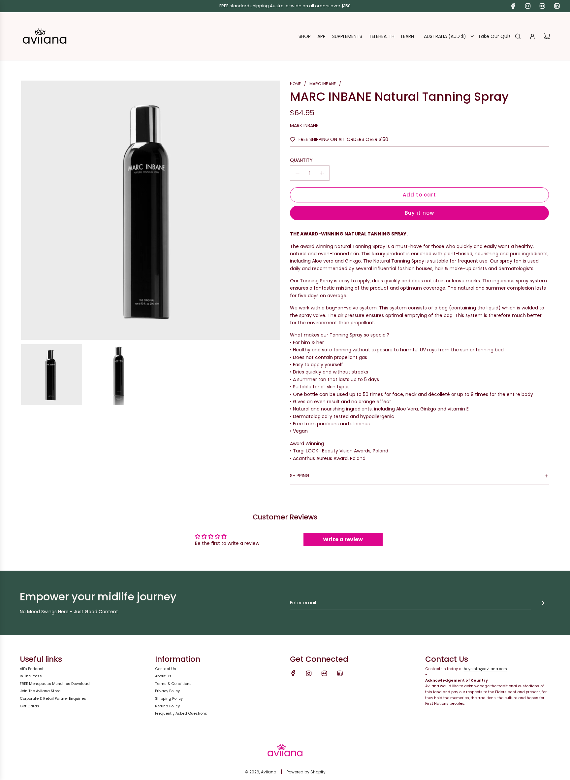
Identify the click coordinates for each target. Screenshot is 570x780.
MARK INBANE (304, 125)
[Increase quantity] (322, 173)
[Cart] (547, 36)
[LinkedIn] (557, 6)
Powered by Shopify (306, 772)
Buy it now (419, 212)
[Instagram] (528, 6)
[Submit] (543, 603)
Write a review (343, 539)
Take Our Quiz (494, 36)
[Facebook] (513, 6)
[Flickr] (542, 6)
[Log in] (532, 36)
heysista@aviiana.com (485, 668)
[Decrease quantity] (297, 173)
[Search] (518, 36)
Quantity (301, 160)
